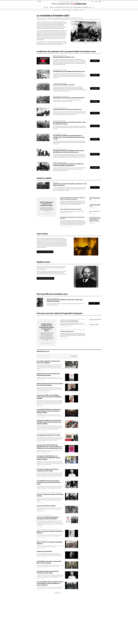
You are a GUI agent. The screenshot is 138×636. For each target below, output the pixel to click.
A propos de (97, 1)
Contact (92, 1)
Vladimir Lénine (44, 17)
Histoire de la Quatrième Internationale (77, 17)
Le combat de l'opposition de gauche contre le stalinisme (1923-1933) (59, 17)
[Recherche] (93, 7)
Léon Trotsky (39, 17)
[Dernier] (47, 7)
